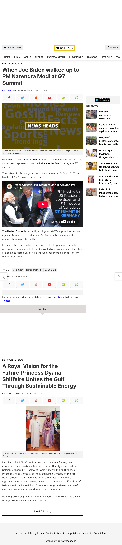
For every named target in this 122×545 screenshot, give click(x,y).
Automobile (76, 57)
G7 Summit (50, 269)
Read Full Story (42, 511)
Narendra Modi (52, 163)
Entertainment (56, 57)
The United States (27, 159)
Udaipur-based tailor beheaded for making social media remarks (3, 276)
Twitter (6, 300)
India (17, 57)
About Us (21, 533)
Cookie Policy (53, 533)
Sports (39, 57)
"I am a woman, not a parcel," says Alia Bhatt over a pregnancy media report (118, 276)
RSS (75, 533)
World (27, 57)
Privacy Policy (36, 533)
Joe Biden (18, 269)
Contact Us (85, 533)
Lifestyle (106, 57)
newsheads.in (68, 540)
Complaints (99, 533)
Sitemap (67, 533)
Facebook (58, 297)
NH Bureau (6, 90)
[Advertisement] (61, 21)
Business (92, 57)
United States (15, 231)
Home (7, 57)
